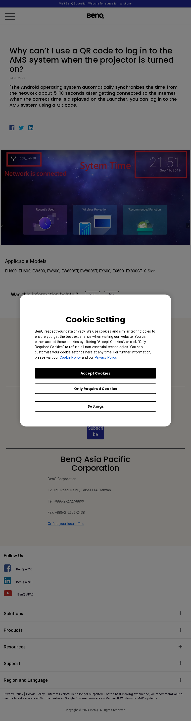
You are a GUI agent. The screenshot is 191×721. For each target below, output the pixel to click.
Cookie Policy (70, 357)
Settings (96, 406)
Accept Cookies (95, 373)
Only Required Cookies (95, 388)
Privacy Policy (105, 357)
